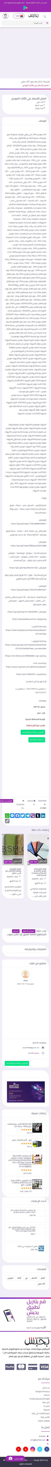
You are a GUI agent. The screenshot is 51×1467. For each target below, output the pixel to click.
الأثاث (19, 1278)
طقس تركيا (45, 1417)
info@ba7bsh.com (37, 1440)
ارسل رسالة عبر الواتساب (32, 732)
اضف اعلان (18, 1459)
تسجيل (16, 931)
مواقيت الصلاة (44, 1420)
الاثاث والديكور (36, 81)
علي (26, 1278)
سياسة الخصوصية (43, 1391)
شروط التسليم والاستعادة (39, 1398)
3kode (30, 1460)
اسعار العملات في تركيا (41, 1413)
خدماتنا (47, 1395)
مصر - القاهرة (38, 878)
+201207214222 (37, 739)
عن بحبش (46, 1387)
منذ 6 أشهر (39, 883)
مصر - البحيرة (39, 105)
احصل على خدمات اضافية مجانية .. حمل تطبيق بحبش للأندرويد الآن (25, 2)
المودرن (10, 1278)
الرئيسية (47, 81)
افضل (43, 1278)
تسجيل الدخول (28, 931)
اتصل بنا (47, 1406)
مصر (18, 16)
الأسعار (34, 1278)
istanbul (42, 1436)
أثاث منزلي (25, 81)
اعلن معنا (46, 1402)
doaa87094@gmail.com (31, 1047)
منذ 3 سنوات (39, 108)
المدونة (47, 1409)
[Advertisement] (25, 51)
